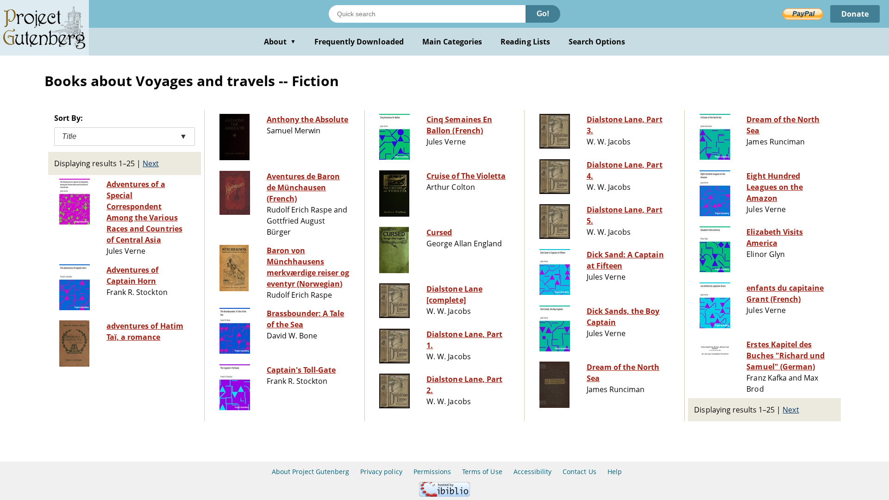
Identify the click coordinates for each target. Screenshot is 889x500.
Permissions (432, 471)
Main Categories (452, 42)
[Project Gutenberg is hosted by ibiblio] (444, 494)
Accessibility (532, 471)
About (280, 42)
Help (614, 471)
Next (151, 163)
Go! (543, 14)
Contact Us (579, 471)
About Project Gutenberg (310, 471)
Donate (855, 14)
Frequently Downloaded (359, 42)
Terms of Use (482, 471)
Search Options (597, 42)
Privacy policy (381, 471)
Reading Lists (525, 42)
